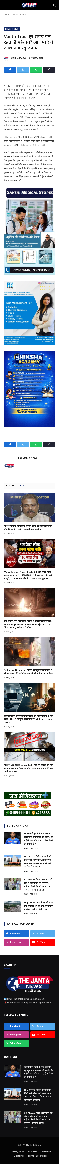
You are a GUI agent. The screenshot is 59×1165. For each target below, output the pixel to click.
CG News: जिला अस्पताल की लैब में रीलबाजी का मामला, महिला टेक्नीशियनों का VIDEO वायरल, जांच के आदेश (38, 884)
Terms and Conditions (38, 1156)
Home (6, 14)
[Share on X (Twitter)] (23, 70)
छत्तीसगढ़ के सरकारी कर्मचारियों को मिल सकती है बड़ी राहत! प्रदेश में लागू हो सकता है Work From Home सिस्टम (28, 719)
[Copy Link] (49, 70)
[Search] (54, 5)
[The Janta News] (29, 5)
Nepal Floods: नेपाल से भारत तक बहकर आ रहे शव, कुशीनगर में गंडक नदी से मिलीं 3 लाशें (39, 906)
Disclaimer (19, 1156)
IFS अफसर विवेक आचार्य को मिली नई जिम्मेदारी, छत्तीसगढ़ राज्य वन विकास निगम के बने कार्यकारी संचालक (37, 861)
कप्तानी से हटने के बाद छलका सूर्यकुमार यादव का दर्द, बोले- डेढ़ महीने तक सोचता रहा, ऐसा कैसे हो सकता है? (38, 838)
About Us (32, 1152)
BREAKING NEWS (20, 14)
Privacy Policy (17, 1152)
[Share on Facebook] (10, 70)
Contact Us (45, 1152)
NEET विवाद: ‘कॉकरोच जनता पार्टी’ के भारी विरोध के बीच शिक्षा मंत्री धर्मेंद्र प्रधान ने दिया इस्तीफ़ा (28, 527)
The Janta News (19, 58)
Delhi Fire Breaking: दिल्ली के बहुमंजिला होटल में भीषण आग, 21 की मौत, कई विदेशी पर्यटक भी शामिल (28, 671)
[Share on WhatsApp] (36, 70)
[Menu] (5, 5)
